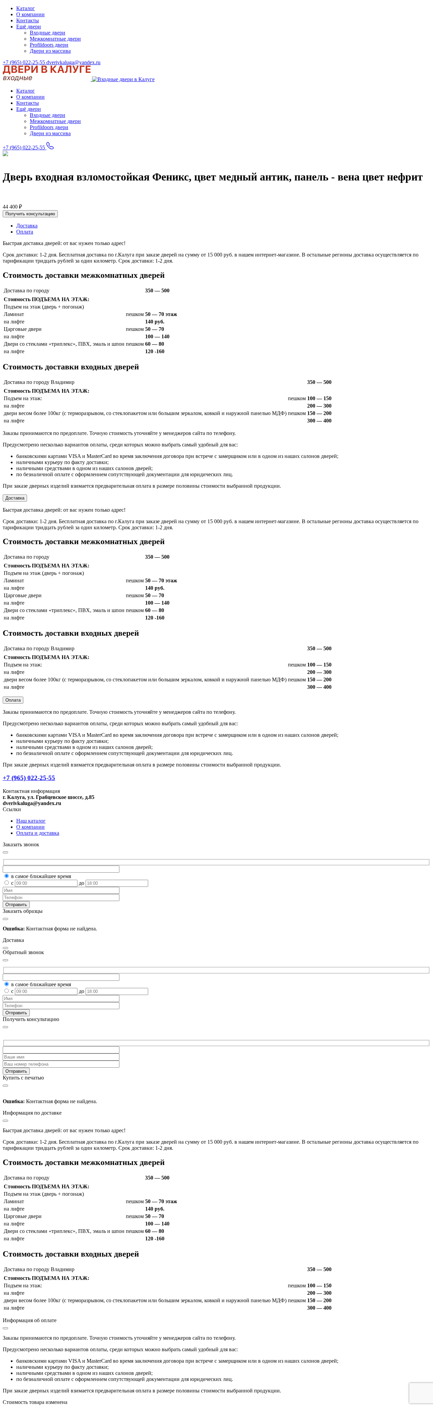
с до (48, 883)
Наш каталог (31, 821)
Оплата (13, 700)
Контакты (27, 20)
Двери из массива (50, 51)
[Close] (5, 1027)
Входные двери (47, 32)
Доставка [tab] (27, 225)
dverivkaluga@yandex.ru (73, 62)
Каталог (25, 8)
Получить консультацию (30, 213)
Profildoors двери (49, 45)
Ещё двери (28, 26)
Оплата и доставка (37, 833)
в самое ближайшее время (41, 876)
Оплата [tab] (24, 232)
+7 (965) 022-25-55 (24, 62)
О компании (30, 14)
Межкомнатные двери (55, 39)
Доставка (14, 498)
